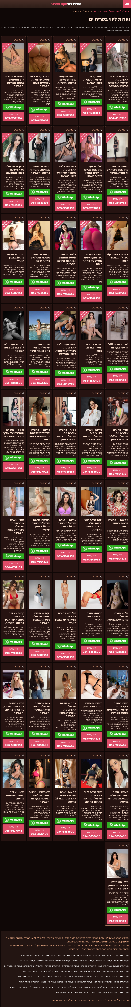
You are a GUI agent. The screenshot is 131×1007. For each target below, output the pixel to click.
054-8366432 (39, 383)
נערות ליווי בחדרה (25, 976)
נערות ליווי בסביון (48, 982)
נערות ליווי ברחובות (57, 987)
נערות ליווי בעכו (105, 966)
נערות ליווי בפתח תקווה (29, 982)
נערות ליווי (66, 3)
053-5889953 (65, 115)
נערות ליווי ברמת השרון (118, 992)
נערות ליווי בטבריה (104, 960)
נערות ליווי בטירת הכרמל (83, 960)
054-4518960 (117, 118)
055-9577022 (91, 208)
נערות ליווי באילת (121, 955)
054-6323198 (39, 203)
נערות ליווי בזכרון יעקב (30, 955)
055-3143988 (117, 203)
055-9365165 (91, 113)
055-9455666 (39, 120)
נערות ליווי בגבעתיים (83, 976)
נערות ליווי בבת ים (102, 976)
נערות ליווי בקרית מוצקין (118, 971)
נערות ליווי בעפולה (88, 966)
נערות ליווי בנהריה (27, 960)
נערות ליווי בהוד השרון (63, 976)
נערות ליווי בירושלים (74, 971)
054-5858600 (13, 383)
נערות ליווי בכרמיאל (45, 960)
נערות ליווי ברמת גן (18, 987)
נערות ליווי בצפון (84, 955)
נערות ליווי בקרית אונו (119, 987)
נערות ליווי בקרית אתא (33, 966)
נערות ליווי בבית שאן (67, 955)
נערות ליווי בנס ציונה (83, 982)
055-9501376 (13, 118)
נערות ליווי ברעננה (99, 992)
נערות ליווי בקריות (53, 966)
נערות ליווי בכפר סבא (103, 982)
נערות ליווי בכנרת (62, 960)
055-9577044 (13, 831)
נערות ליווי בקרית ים (13, 966)
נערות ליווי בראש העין (98, 987)
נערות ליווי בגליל (49, 955)
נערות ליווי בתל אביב (64, 992)
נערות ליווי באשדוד (28, 971)
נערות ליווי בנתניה (65, 982)
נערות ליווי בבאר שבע (102, 955)
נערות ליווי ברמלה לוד (37, 987)
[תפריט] (127, 4)
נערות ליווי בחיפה (121, 960)
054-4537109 (91, 381)
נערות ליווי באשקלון (120, 976)
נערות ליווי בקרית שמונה (95, 971)
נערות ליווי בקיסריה (70, 966)
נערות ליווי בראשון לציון (78, 987)
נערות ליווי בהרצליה (43, 976)
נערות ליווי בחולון (121, 982)
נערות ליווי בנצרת (121, 966)
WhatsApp (119, 107)
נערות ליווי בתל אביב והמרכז (51, 971)
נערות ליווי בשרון (82, 992)
